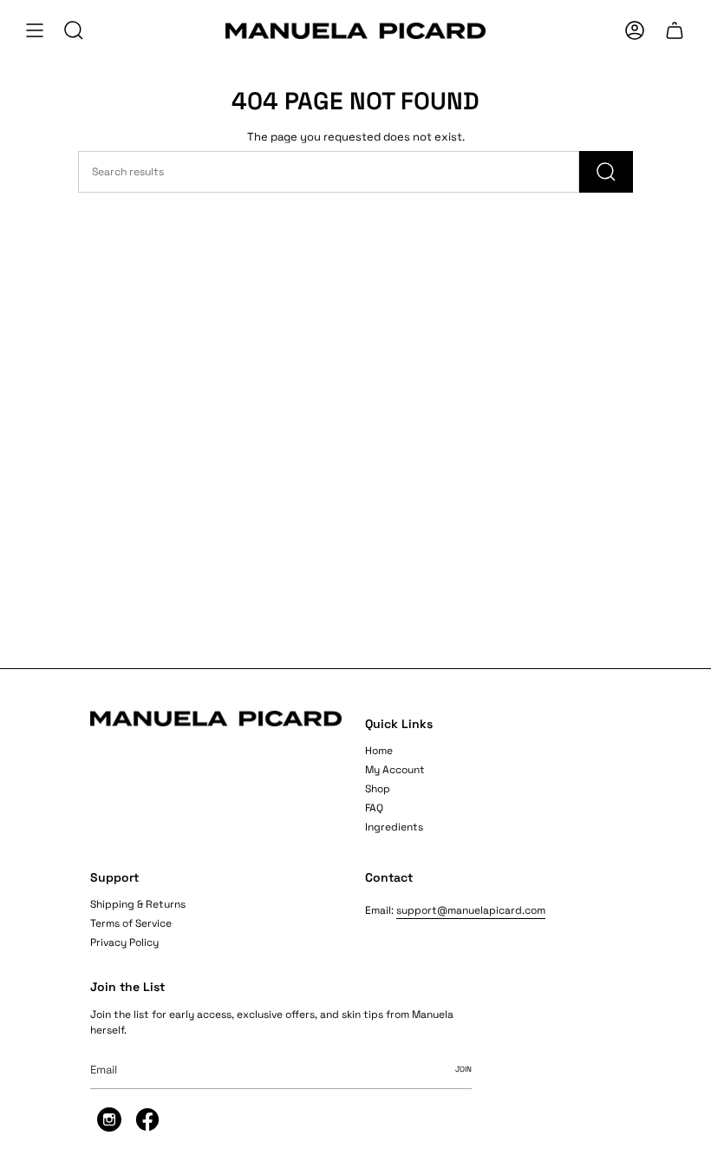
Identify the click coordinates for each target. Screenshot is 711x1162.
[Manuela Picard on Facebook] (147, 1128)
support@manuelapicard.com (470, 910)
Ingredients (394, 827)
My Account (395, 770)
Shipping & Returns (138, 904)
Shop (377, 789)
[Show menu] (34, 30)
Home (379, 751)
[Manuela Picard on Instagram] (109, 1128)
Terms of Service (131, 923)
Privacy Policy (124, 942)
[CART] (675, 30)
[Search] (606, 172)
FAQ (374, 808)
